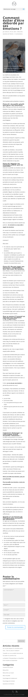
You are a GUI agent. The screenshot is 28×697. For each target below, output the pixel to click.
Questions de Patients (8, 34)
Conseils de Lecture (8, 667)
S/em (22, 694)
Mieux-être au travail (8, 673)
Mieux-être (20, 31)
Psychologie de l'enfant (9, 681)
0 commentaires (18, 34)
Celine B (7, 31)
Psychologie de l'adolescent (10, 678)
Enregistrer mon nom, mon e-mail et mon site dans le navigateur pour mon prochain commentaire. (13, 621)
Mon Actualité (6, 675)
